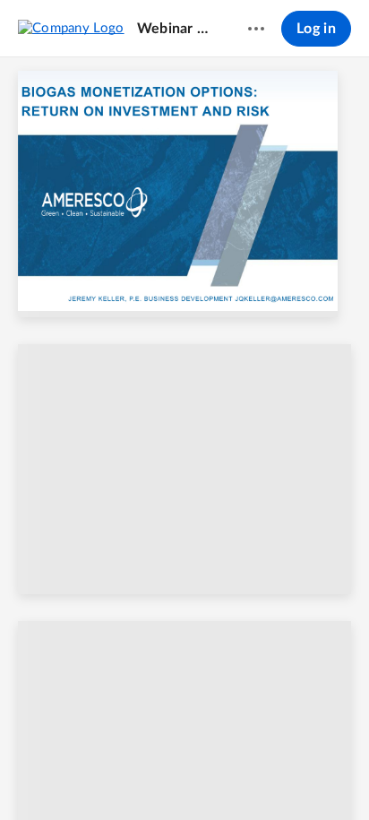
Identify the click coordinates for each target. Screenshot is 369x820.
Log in (316, 29)
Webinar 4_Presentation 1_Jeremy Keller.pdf (175, 29)
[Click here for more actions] (256, 29)
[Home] (71, 28)
